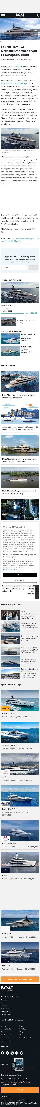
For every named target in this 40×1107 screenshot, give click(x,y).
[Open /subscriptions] (15, 1065)
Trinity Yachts (7, 812)
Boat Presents (6, 1041)
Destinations (6, 1035)
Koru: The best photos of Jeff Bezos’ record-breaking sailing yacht (13, 588)
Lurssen (5, 937)
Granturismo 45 (6, 306)
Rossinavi (5, 969)
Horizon (5, 749)
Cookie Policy (6, 1012)
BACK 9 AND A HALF (28, 334)
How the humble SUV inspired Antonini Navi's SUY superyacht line (29, 650)
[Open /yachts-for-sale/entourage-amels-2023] (20, 700)
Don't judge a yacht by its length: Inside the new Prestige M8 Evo (29, 638)
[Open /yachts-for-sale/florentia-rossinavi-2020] (20, 952)
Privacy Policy (6, 1015)
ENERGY (6, 875)
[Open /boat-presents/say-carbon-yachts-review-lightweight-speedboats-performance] (10, 661)
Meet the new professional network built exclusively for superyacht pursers (28, 615)
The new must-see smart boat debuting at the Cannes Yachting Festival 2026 (29, 626)
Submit (33, 267)
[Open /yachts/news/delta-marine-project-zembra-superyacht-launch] (20, 445)
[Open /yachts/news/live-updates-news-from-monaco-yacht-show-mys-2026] (20, 413)
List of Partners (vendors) (10, 569)
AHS (4, 777)
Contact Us (5, 1003)
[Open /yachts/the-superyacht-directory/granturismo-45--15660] (20, 292)
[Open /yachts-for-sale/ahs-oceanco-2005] (20, 764)
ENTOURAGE (8, 713)
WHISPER (7, 933)
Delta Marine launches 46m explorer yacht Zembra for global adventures (19, 460)
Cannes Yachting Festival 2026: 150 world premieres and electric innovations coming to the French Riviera (29, 673)
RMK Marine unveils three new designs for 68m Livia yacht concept (19, 396)
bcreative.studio (25, 1038)
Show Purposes (19, 580)
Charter (4, 1032)
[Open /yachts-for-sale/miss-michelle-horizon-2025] (20, 732)
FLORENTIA (8, 965)
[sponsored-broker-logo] (5, 710)
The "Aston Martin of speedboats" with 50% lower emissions (29, 661)
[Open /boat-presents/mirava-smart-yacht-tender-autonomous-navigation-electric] (10, 626)
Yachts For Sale (6, 1029)
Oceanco (5, 781)
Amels (4, 717)
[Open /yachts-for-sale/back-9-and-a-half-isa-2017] (10, 338)
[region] (20, 553)
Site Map (22, 1035)
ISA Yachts (15, 66)
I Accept (20, 575)
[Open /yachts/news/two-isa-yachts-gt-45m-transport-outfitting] (8, 321)
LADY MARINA (9, 843)
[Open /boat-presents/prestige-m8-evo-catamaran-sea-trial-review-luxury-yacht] (10, 638)
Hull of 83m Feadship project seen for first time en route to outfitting (19, 492)
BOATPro (22, 1029)
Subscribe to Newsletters (20, 979)
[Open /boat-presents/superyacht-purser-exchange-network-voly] (10, 615)
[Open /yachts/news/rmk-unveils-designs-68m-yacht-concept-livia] (20, 381)
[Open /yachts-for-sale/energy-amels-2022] (20, 862)
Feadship (5, 847)
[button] (35, 30)
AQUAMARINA (26, 347)
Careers (4, 1006)
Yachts (3, 1026)
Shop (21, 1032)
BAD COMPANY (9, 809)
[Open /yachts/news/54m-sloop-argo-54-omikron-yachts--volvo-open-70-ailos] (20, 509)
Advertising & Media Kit (10, 997)
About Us (4, 1000)
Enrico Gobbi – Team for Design (14, 83)
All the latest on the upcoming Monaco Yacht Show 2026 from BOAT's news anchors (20, 428)
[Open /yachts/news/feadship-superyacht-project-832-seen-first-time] (20, 477)
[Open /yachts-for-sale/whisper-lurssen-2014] (20, 920)
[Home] (20, 15)
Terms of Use (6, 1009)
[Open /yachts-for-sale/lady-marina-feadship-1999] (20, 830)
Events (21, 1026)
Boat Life (4, 1038)
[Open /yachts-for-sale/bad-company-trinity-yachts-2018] (20, 796)
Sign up (20, 1090)
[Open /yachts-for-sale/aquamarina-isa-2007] (10, 351)
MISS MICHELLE (10, 745)
